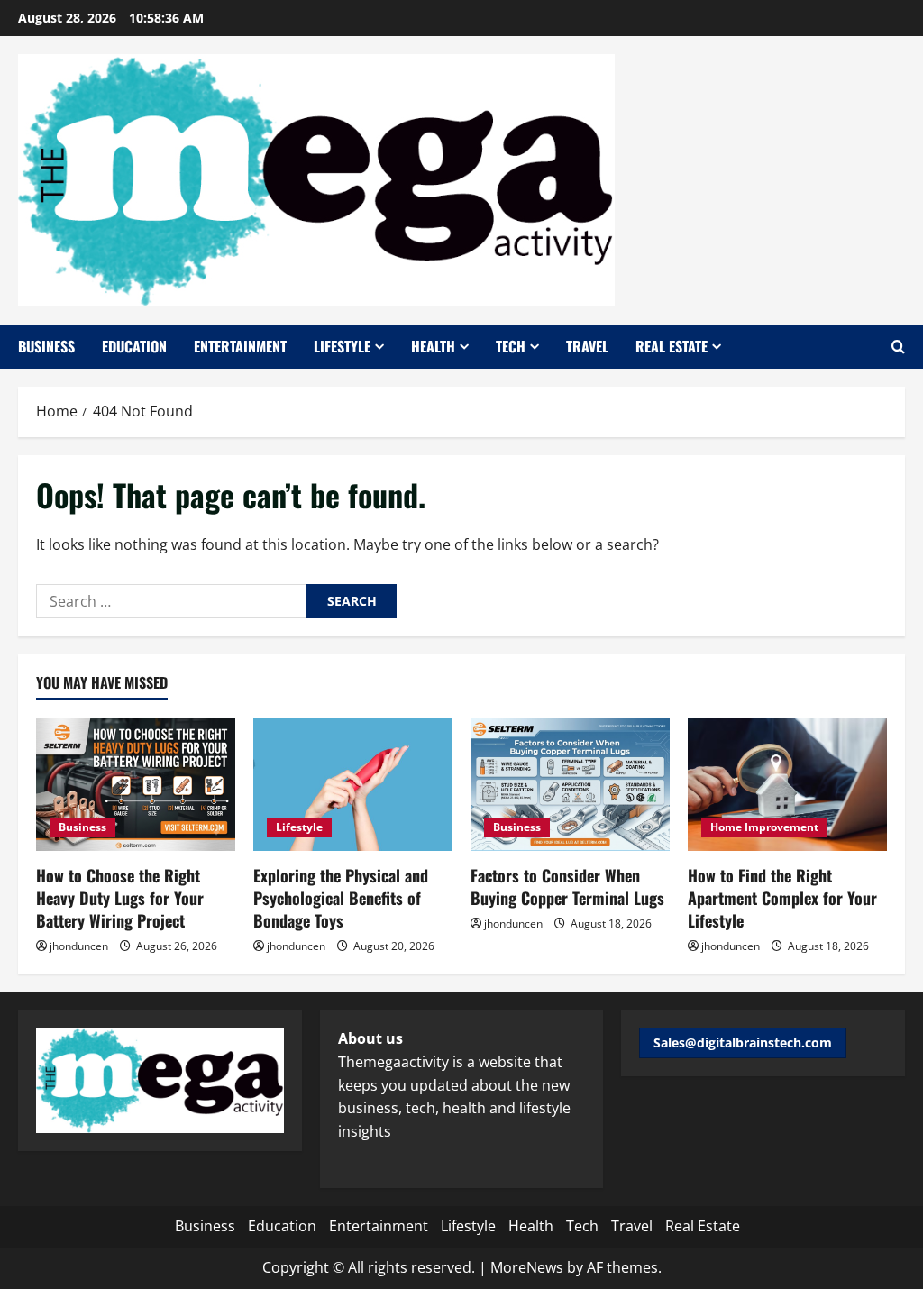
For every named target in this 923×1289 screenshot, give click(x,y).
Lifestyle (342, 346)
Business (46, 346)
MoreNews (526, 1267)
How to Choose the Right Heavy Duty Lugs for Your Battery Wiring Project (120, 898)
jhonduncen (79, 946)
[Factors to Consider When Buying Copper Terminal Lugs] (570, 784)
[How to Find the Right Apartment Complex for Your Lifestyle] (787, 784)
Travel (587, 346)
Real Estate (671, 346)
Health (433, 346)
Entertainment (240, 346)
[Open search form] (898, 346)
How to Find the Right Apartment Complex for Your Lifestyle (782, 898)
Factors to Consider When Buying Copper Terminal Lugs (567, 887)
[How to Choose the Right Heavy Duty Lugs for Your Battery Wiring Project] (135, 784)
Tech (510, 346)
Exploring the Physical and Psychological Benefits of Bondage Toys (340, 898)
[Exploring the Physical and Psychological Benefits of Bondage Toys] (352, 784)
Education (134, 346)
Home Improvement (764, 827)
